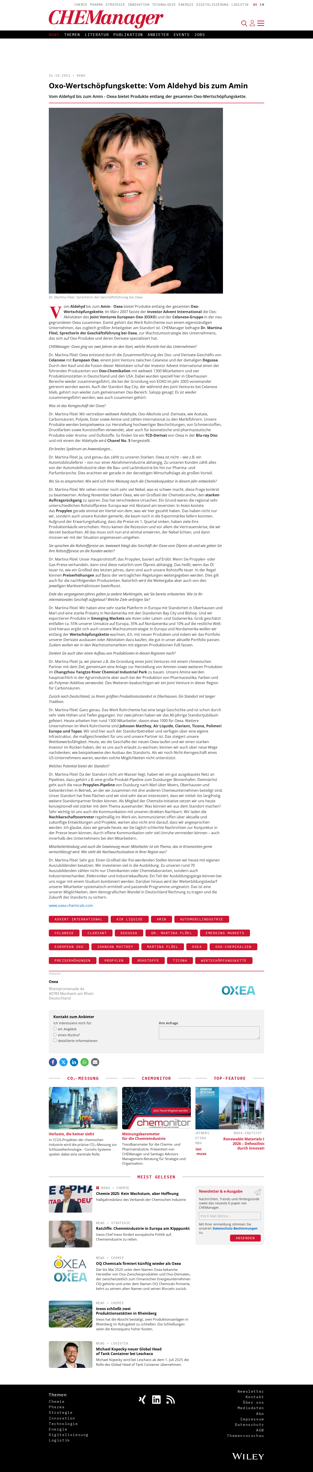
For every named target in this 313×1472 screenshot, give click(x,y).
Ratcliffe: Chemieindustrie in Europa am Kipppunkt (143, 1228)
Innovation (138, 5)
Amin (161, 919)
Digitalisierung (212, 5)
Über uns (253, 1402)
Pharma (96, 5)
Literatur (97, 34)
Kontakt (255, 1396)
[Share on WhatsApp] (84, 1062)
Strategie (115, 5)
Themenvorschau (245, 1435)
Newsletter (251, 1391)
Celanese (64, 933)
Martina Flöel (162, 946)
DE (255, 5)
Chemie (80, 5)
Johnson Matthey (115, 946)
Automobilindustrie (201, 919)
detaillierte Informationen (78, 1041)
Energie (186, 5)
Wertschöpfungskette (224, 960)
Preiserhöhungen (73, 960)
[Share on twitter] (63, 1062)
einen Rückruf (69, 1035)
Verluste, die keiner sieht (71, 1133)
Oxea (197, 946)
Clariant (97, 933)
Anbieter (158, 34)
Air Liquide (129, 919)
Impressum (252, 1419)
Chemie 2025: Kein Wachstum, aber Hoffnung (137, 1193)
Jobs (199, 34)
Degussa (129, 933)
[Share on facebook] (53, 1062)
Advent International (79, 919)
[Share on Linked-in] (74, 1062)
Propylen (114, 960)
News (54, 34)
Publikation (128, 34)
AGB (260, 1430)
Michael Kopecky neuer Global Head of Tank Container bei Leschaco (129, 1351)
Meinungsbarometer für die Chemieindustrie (143, 1136)
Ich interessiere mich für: (72, 1023)
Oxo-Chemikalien (233, 946)
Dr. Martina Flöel (171, 933)
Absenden (245, 1238)
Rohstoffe (148, 960)
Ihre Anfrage (168, 1023)
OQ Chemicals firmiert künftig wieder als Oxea (138, 1263)
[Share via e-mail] (95, 1062)
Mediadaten (251, 1407)
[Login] (252, 23)
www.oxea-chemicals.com (71, 905)
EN (262, 5)
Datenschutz (249, 1424)
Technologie (164, 5)
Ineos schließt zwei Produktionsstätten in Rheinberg (126, 1311)
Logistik (240, 5)
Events (182, 34)
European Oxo (69, 946)
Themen (72, 34)
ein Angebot (67, 1029)
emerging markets (225, 933)
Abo (260, 1413)
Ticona (180, 960)
